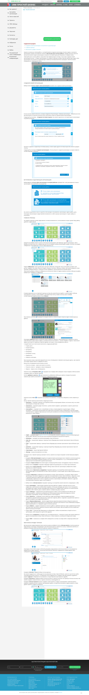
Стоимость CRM (70, 680)
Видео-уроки (31, 681)
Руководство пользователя (34, 680)
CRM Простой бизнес (23, 4)
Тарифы (59, 5)
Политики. (60, 692)
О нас (65, 5)
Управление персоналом (13, 681)
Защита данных (32, 685)
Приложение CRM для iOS (53, 684)
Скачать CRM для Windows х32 (54, 680)
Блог (71, 5)
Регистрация (75, 1)
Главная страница (30, 47)
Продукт (45, 5)
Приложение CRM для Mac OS (54, 683)
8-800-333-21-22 (15, 1)
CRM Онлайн (50, 681)
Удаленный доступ (33, 687)
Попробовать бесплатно (52, 39)
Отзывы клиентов (71, 685)
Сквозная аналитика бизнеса (13, 680)
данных (74, 669)
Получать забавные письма (73, 687)
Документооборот (11, 684)
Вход (66, 1)
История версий (51, 685)
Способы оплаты (70, 681)
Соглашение (69, 683)
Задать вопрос (32, 683)
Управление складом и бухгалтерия (15, 685)
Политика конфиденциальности (74, 688)
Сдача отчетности (44, 435)
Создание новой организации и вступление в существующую (41, 45)
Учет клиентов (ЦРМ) (12, 679)
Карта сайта (31, 688)
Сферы (52, 5)
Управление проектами (12, 683)
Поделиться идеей (33, 684)
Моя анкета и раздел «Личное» (33, 49)
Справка (77, 5)
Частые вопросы (32, 679)
